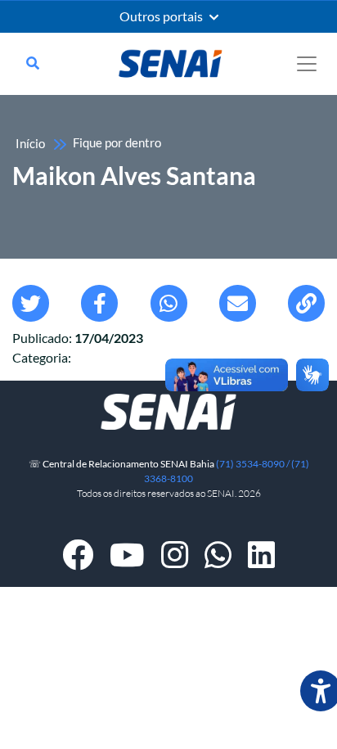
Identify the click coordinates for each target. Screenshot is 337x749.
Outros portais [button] (162, 16)
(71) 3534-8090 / (253, 463)
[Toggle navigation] (307, 63)
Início (30, 144)
